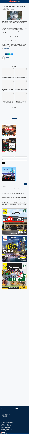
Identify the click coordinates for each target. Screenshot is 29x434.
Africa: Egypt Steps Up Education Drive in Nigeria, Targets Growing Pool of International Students (13, 193)
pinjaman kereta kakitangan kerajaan (6, 204)
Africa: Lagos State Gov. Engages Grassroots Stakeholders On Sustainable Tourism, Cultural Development (21, 102)
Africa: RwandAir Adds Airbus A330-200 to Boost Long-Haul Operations (10, 191)
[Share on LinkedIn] (8, 54)
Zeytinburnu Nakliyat (4, 202)
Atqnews (5, 9)
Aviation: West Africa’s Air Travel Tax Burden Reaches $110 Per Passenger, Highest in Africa (12, 188)
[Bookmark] (13, 69)
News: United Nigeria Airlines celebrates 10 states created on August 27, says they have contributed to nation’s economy (6, 430)
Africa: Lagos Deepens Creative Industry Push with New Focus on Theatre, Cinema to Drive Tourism (13, 195)
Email (2, 159)
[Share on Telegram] (11, 54)
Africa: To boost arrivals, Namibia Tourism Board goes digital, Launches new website (16, 197)
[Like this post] (6, 54)
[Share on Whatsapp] (9, 54)
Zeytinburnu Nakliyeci (4, 197)
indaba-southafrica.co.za (6, 48)
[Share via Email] (12, 54)
